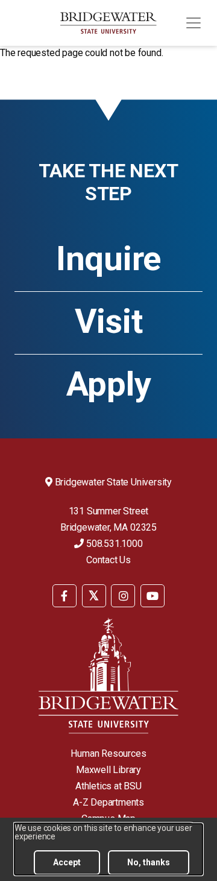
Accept (67, 862)
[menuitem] (64, 595)
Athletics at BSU (108, 786)
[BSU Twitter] (94, 595)
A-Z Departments (108, 802)
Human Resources (108, 753)
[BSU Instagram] (123, 595)
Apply (108, 384)
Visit (109, 321)
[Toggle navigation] (193, 23)
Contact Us (108, 560)
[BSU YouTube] (152, 595)
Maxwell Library (108, 769)
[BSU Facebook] (64, 595)
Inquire (108, 259)
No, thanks (148, 862)
